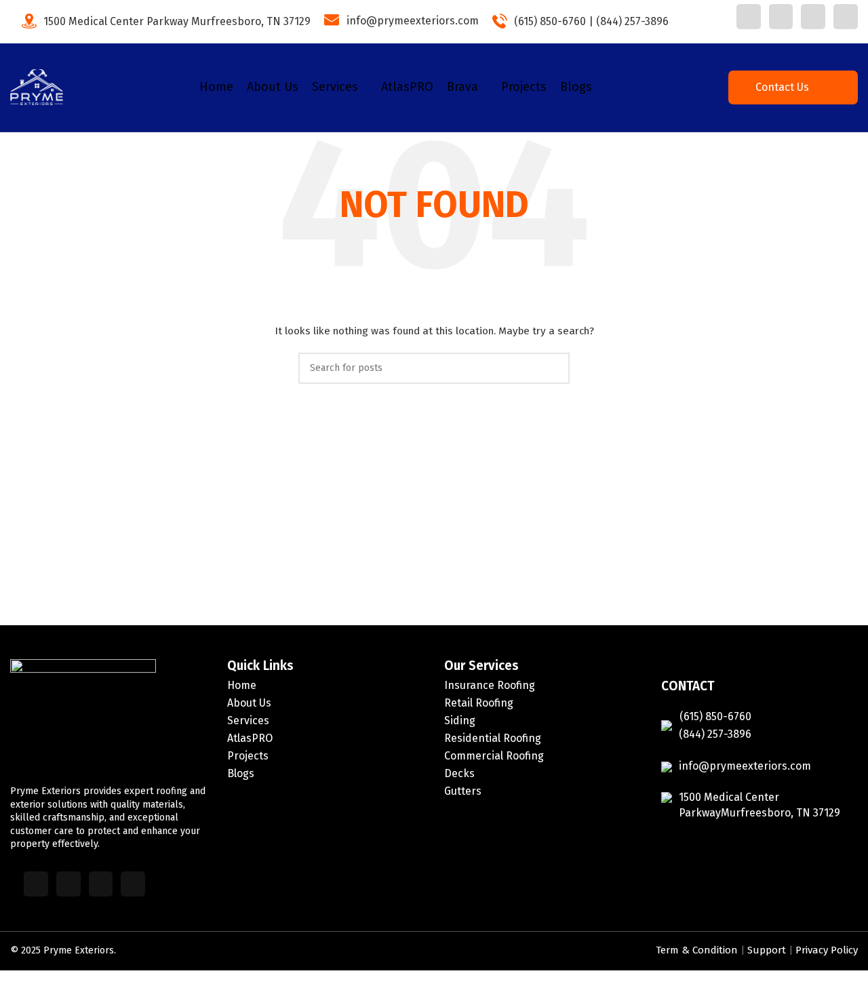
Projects (248, 755)
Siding (459, 720)
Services (248, 720)
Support (768, 950)
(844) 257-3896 (632, 20)
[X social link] (781, 16)
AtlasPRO (250, 738)
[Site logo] (36, 93)
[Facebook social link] (748, 16)
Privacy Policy (827, 950)
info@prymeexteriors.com (413, 20)
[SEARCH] (554, 368)
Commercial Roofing (494, 755)
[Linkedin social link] (845, 16)
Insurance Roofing (489, 685)
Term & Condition (707, 950)
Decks (459, 773)
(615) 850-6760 (550, 20)
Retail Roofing (478, 702)
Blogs (240, 773)
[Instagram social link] (813, 16)
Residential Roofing (492, 738)
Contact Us (783, 87)
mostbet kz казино (686, 25)
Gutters (462, 791)
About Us (249, 702)
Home (241, 685)
